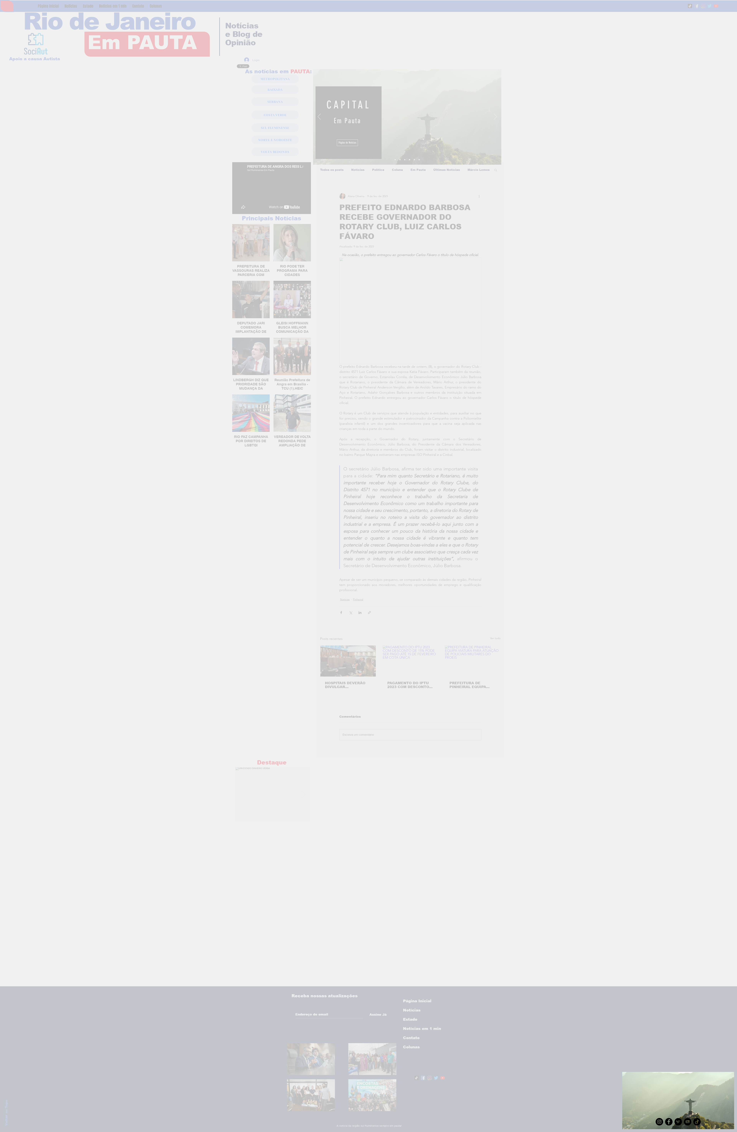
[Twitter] (678, 1121)
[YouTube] (687, 1121)
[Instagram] (659, 1121)
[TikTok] (697, 1121)
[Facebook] (669, 1121)
